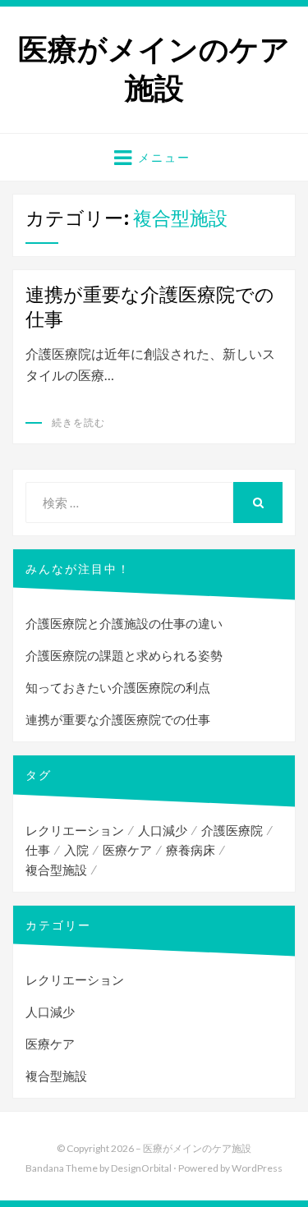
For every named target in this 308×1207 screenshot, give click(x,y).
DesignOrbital (141, 1168)
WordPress (257, 1168)
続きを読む (78, 422)
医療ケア (127, 849)
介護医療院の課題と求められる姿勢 (124, 655)
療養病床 (190, 849)
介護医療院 (232, 830)
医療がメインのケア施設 (154, 69)
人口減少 (162, 830)
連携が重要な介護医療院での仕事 (117, 719)
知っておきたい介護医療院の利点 (117, 687)
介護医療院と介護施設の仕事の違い (124, 623)
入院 (76, 849)
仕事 (37, 849)
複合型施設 (56, 869)
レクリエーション (74, 830)
